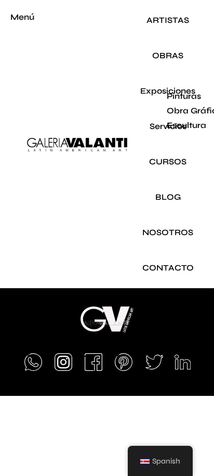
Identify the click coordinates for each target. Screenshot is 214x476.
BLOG (168, 197)
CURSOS (167, 161)
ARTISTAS (167, 20)
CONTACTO (168, 268)
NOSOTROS (167, 232)
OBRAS (167, 55)
